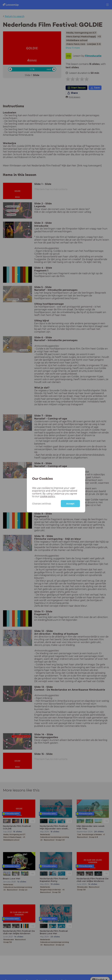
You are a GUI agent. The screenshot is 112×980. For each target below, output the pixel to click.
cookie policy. (47, 496)
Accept (70, 503)
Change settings (41, 503)
